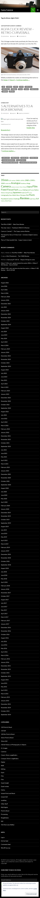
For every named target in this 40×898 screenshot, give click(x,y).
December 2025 (6, 303)
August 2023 (5, 370)
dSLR (2, 765)
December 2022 (6, 397)
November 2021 (6, 439)
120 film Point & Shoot (8, 26)
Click (20, 89)
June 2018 (4, 575)
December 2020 (6, 474)
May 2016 (4, 648)
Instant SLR (4, 797)
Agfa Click (29, 86)
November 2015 (6, 669)
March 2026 (4, 293)
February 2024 (5, 349)
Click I (26, 89)
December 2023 (6, 356)
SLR (37, 199)
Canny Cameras (7, 10)
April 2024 (4, 342)
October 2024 (5, 321)
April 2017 (4, 613)
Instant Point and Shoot (8, 793)
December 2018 (6, 554)
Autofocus (23, 183)
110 (10, 180)
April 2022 (4, 422)
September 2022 (6, 408)
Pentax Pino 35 (21, 160)
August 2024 (5, 328)
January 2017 (5, 624)
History (3, 192)
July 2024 (4, 331)
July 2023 (4, 373)
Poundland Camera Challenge (10, 199)
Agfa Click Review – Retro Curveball (17, 31)
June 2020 (4, 495)
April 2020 (4, 502)
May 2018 (4, 579)
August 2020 (5, 488)
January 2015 (5, 700)
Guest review (5, 786)
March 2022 (4, 425)
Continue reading (23, 80)
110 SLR (3, 731)
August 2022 (5, 411)
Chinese (24, 187)
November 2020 (6, 478)
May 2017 (4, 610)
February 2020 (5, 505)
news (14, 195)
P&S (27, 195)
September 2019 (6, 523)
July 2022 (4, 415)
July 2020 (4, 491)
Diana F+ (13, 80)
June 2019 (4, 533)
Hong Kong (8, 192)
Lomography (5, 195)
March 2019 (4, 544)
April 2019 (4, 540)
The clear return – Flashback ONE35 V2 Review (15, 228)
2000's (3, 183)
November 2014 (6, 707)
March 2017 (4, 617)
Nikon (18, 195)
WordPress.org (5, 848)
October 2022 (5, 404)
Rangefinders (5, 818)
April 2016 (4, 652)
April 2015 (4, 690)
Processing (4, 814)
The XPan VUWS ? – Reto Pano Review (12, 224)
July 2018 (4, 572)
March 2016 (4, 655)
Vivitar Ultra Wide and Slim (28, 162)
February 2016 (5, 659)
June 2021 (4, 453)
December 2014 (6, 704)
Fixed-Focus (34, 89)
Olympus (23, 195)
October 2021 (5, 443)
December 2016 (6, 627)
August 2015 (5, 680)
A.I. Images (4, 748)
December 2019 (6, 512)
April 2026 (4, 289)
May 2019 (4, 537)
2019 (9, 183)
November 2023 (6, 359)
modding (3, 800)
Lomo (30, 192)
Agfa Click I (6, 89)
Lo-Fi (27, 193)
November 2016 (6, 631)
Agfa (21, 86)
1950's (15, 86)
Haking (25, 190)
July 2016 (4, 641)
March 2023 (4, 387)
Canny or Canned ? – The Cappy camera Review (15, 231)
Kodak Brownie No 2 (8, 160)
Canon (17, 187)
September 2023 (6, 366)
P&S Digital (4, 807)
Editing (3, 769)
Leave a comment (24, 113)
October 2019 (5, 519)
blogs (28, 183)
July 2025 (4, 307)
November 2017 (6, 592)
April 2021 (4, 460)
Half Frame (31, 190)
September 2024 (6, 324)
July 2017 (4, 603)
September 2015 (6, 676)
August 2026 (5, 283)
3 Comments (22, 36)
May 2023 (4, 380)
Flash (15, 189)
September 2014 (6, 714)
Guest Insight (5, 783)
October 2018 (5, 561)
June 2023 (4, 377)
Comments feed (5, 844)
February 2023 (5, 390)
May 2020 (4, 498)
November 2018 (6, 558)
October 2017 (5, 596)
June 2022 (4, 418)
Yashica (3, 201)
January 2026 (5, 300)
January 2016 (5, 662)
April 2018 (4, 582)
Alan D (14, 36)
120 (3, 86)
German (5, 91)
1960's (18, 180)
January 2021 (5, 471)
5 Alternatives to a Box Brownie (17, 108)
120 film (9, 86)
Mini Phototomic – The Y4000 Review (17, 256)
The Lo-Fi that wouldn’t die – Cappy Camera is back (16, 240)
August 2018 (5, 568)
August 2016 (5, 638)
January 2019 (5, 551)
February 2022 (5, 429)
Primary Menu (37, 10)
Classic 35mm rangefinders (9, 755)
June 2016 (4, 645)
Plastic (32, 195)
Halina (36, 190)
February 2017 (5, 620)
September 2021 (6, 446)
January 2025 (5, 310)
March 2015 (4, 693)
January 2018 (5, 589)
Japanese (17, 192)
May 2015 (4, 687)
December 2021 (6, 436)
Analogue (15, 183)
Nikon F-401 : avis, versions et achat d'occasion (15, 268)
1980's (27, 180)
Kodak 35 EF (34, 157)
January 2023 (5, 394)
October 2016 (5, 634)
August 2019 (5, 526)
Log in (3, 837)
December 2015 (6, 666)
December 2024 (6, 314)
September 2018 (6, 565)
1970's (22, 180)
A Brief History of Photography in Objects (13, 744)
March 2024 (4, 345)
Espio (2, 772)
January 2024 (5, 352)
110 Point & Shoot (6, 727)
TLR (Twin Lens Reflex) (7, 825)
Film (35, 186)
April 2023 (4, 384)
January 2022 (5, 432)
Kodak (23, 192)
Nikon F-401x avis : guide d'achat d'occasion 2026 (16, 263)
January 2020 (5, 509)
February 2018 (5, 586)
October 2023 (5, 363)
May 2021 (4, 457)
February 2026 (5, 296)
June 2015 (4, 683)
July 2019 (4, 530)
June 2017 (4, 606)
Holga (5, 80)
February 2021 (5, 467)
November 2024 (6, 317)
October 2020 (5, 481)
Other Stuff (5, 103)
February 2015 (5, 697)
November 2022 (6, 401)
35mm (4, 180)
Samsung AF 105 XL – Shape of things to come (21, 259)
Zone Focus (8, 201)
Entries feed (4, 841)
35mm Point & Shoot (7, 737)
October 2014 (5, 711)
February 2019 (5, 547)
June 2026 (4, 286)
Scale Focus (32, 199)
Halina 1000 (24, 157)
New (10, 195)
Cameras (18, 26)
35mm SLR (4, 741)
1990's (32, 180)
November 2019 (6, 516)
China (20, 187)
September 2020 (6, 485)
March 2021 (4, 464)
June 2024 (4, 335)
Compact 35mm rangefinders (10, 758)
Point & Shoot (5, 811)
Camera (14, 89)
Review (12, 91)
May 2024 (4, 338)
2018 (7, 183)
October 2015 (5, 673)
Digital (29, 187)
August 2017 (5, 599)
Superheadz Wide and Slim (10, 162)
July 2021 (4, 450)
